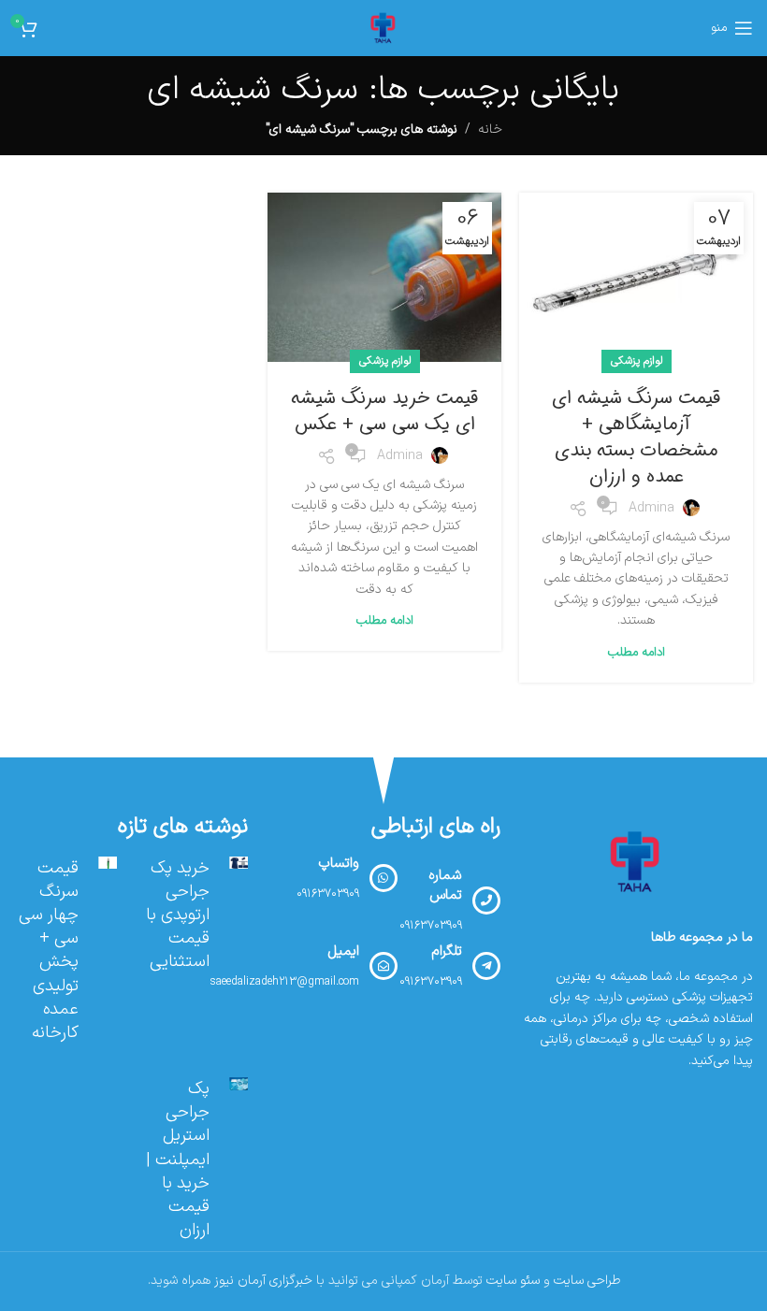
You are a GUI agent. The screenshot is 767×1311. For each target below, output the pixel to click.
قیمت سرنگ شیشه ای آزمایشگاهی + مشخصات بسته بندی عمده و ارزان (636, 437)
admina (651, 508)
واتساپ (338, 863)
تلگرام (446, 951)
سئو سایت (513, 1280)
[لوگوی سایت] (383, 27)
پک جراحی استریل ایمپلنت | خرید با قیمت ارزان (178, 1159)
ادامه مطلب (636, 652)
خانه (490, 129)
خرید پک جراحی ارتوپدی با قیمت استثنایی (178, 915)
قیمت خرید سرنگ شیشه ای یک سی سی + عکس (384, 411)
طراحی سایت (587, 1280)
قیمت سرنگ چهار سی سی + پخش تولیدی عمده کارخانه (49, 950)
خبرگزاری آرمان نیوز (263, 1280)
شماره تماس (445, 885)
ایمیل (343, 951)
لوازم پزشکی (636, 361)
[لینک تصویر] (636, 862)
